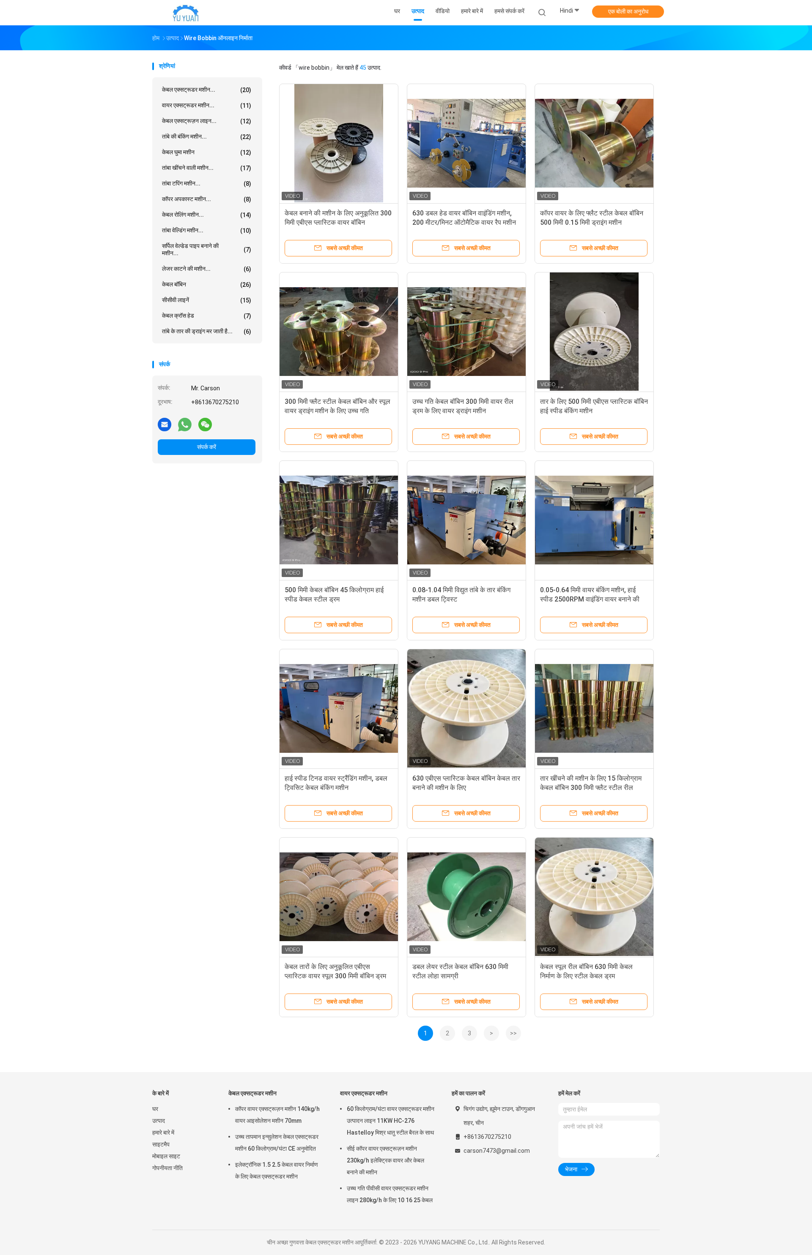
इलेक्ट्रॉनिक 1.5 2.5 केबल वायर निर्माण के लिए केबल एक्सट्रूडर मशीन (276, 1170)
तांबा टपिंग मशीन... (206, 183)
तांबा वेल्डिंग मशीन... (206, 230)
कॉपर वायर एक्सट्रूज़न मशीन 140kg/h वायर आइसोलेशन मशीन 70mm (277, 1114)
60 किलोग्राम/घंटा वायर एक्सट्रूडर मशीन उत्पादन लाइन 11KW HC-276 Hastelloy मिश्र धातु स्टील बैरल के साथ (390, 1120)
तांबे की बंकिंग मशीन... (206, 136)
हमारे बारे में (163, 1132)
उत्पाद (158, 1120)
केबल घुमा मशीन (206, 152)
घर (155, 1108)
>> (513, 1033)
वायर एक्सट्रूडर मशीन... (206, 105)
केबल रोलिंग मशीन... (206, 214)
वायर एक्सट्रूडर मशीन (363, 1093)
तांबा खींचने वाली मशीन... (206, 168)
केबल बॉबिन (206, 284)
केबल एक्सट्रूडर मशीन (252, 1093)
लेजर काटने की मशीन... (206, 268)
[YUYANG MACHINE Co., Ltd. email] (164, 424)
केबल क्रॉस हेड (206, 315)
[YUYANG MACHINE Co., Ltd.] (185, 13)
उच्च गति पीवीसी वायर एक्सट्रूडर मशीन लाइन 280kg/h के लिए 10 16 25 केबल (390, 1194)
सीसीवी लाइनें (206, 300)
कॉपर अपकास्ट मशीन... (206, 199)
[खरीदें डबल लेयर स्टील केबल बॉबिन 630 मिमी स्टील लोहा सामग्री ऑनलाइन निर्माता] (466, 897)
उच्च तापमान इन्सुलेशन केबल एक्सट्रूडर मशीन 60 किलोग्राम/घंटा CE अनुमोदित (276, 1142)
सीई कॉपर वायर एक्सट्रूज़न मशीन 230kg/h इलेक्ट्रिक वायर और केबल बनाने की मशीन (385, 1160)
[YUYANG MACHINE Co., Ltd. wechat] (205, 424)
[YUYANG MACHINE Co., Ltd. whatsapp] (185, 424)
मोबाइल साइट (166, 1156)
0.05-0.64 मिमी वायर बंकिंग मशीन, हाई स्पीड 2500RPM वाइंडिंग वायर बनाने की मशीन (589, 599)
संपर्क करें (206, 447)
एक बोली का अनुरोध (628, 11)
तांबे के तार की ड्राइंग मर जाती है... (206, 331)
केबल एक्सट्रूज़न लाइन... (206, 121)
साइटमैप (161, 1144)
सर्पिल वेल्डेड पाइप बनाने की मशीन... (206, 249)
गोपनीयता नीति (167, 1168)
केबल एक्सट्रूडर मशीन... (206, 89)
